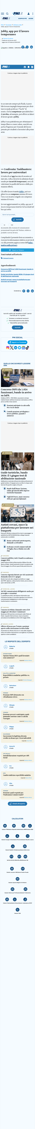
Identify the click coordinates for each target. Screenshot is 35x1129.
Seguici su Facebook (19, 342)
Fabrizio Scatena (8, 38)
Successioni (6, 734)
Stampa (25, 67)
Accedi (31, 18)
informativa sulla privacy (17, 244)
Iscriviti (17, 327)
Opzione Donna (7, 653)
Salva (29, 67)
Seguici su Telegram (18, 250)
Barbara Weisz (28, 660)
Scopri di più (22, 18)
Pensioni (5, 693)
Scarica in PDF (32, 67)
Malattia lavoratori (9, 673)
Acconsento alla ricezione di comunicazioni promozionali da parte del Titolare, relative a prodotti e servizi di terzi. (16, 230)
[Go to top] (31, 1123)
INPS (4, 773)
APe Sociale (6, 753)
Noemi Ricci (29, 778)
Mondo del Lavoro (9, 589)
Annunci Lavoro (8, 258)
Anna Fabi (29, 740)
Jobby (21, 191)
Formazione (9, 505)
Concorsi (8, 370)
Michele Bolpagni (27, 680)
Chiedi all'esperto (19, 804)
